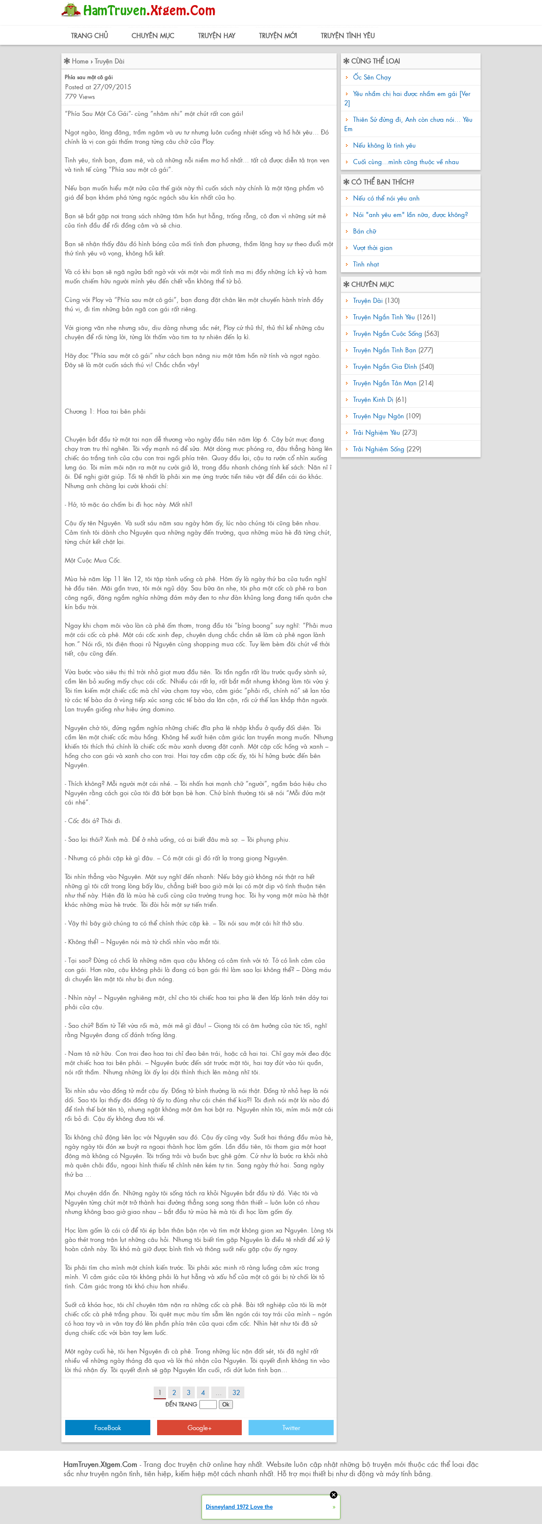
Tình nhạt (365, 264)
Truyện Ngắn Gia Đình (385, 366)
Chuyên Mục (153, 35)
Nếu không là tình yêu (384, 145)
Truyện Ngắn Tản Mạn (385, 382)
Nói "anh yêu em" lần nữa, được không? (409, 214)
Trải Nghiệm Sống (378, 448)
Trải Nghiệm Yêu (376, 432)
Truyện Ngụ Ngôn (378, 415)
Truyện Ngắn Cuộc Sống (387, 333)
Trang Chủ (89, 35)
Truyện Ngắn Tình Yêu (384, 316)
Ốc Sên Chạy (372, 77)
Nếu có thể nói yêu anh (385, 198)
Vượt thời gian (372, 247)
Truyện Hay (216, 35)
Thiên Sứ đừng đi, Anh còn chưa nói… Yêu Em (408, 123)
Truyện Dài (109, 61)
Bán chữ (363, 231)
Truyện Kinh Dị (373, 399)
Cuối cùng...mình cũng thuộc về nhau (406, 161)
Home (80, 61)
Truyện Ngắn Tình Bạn (384, 349)
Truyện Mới (278, 35)
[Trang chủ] (140, 19)
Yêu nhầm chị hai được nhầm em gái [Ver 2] (407, 97)
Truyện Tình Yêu (348, 35)
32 (236, 1392)
